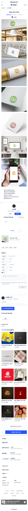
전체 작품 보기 (21, 217)
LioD (2, 420)
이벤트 (4, 473)
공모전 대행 (14, 495)
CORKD (2, 365)
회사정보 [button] (4, 438)
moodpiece (3, 347)
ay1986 (14, 209)
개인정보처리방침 (19, 490)
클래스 (23, 493)
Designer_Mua (17, 383)
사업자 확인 (6, 493)
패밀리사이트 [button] (5, 442)
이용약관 (11, 493)
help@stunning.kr (17, 482)
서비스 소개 (4, 466)
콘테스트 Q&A (5, 469)
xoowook (3, 402)
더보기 (24, 329)
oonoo (15, 402)
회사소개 (6, 490)
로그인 (25, 4)
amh (15, 347)
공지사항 (12, 490)
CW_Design (16, 365)
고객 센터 (4, 477)
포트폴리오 (3, 8)
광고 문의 (17, 493)
